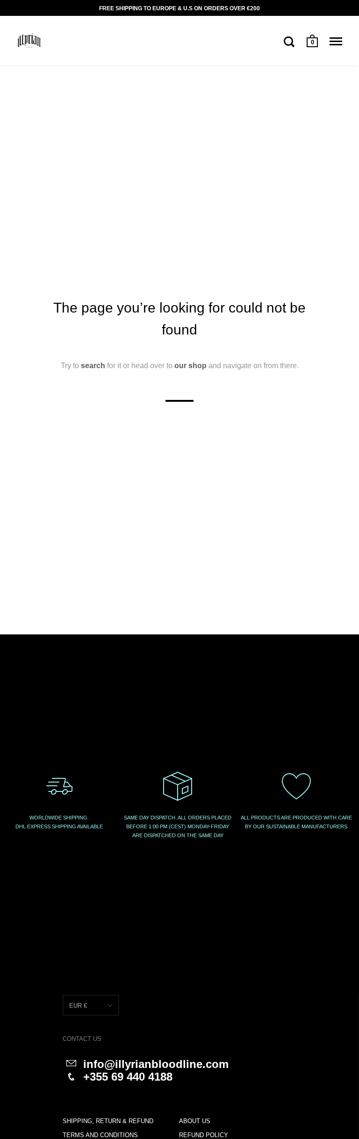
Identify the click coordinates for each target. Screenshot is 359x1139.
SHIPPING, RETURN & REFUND (108, 1121)
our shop (190, 366)
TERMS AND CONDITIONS (100, 1135)
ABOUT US (194, 1121)
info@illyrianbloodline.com (156, 1064)
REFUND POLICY (203, 1135)
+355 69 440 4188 (127, 1076)
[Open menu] (336, 41)
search (93, 366)
